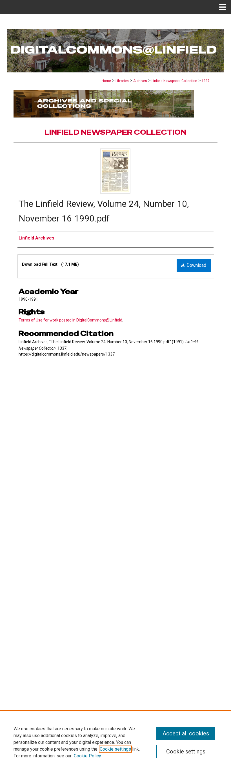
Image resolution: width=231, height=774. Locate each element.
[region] (115, 742)
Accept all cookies (186, 733)
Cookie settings (115, 749)
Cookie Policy (87, 756)
